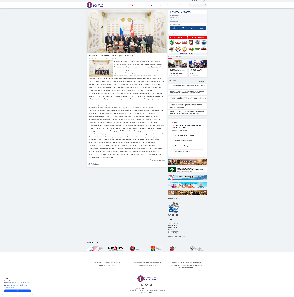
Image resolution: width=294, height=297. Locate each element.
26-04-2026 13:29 (195, 75)
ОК (17, 291)
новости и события (110, 58)
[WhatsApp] (98, 164)
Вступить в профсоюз (178, 37)
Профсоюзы (133, 5)
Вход (202, 1)
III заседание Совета (180, 12)
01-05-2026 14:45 (174, 75)
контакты (150, 255)
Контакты (182, 5)
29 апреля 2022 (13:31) (96, 58)
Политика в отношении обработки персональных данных (146, 262)
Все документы (203, 81)
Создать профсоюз (197, 37)
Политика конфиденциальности (107, 265)
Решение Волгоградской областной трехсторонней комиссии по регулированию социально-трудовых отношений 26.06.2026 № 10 (188, 98)
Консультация (171, 5)
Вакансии (160, 255)
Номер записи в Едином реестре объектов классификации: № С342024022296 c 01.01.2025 (186, 266)
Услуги (151, 5)
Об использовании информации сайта (146, 265)
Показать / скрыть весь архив (176, 236)
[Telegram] (94, 164)
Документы (172, 80)
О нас (141, 255)
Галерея (160, 5)
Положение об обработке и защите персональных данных (186, 262)
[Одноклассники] (91, 164)
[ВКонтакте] (89, 164)
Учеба (143, 5)
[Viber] (96, 164)
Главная (133, 255)
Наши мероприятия (175, 57)
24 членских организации (188, 54)
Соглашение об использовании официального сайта (107, 262)
